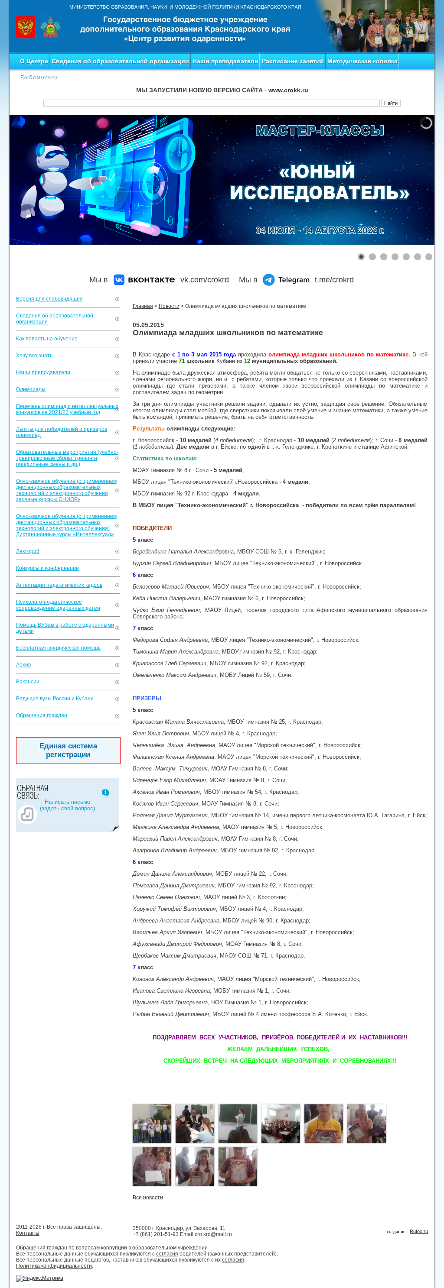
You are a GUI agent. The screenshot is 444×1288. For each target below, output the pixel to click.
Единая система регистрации (68, 750)
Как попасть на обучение (47, 339)
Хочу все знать (34, 356)
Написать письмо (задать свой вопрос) (67, 805)
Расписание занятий (293, 61)
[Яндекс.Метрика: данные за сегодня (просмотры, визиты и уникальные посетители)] (39, 1278)
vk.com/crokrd (204, 279)
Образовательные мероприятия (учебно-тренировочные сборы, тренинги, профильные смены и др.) (67, 458)
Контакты (27, 1233)
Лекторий (27, 551)
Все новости (148, 1197)
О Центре (34, 61)
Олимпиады (31, 389)
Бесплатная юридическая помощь (58, 648)
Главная (143, 306)
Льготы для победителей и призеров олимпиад (61, 432)
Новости (169, 306)
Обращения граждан (41, 715)
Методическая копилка (362, 61)
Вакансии (27, 682)
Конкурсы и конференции (47, 568)
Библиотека (38, 76)
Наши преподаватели (225, 61)
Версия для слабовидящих (49, 299)
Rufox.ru (419, 1231)
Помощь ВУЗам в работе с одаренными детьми (65, 628)
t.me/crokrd (334, 279)
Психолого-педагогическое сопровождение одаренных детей (58, 605)
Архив (23, 665)
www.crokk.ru (288, 90)
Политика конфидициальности (54, 1266)
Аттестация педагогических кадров (59, 585)
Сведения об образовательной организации (120, 61)
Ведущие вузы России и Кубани (55, 699)
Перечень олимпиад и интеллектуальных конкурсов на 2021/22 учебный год (67, 409)
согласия (167, 1254)
